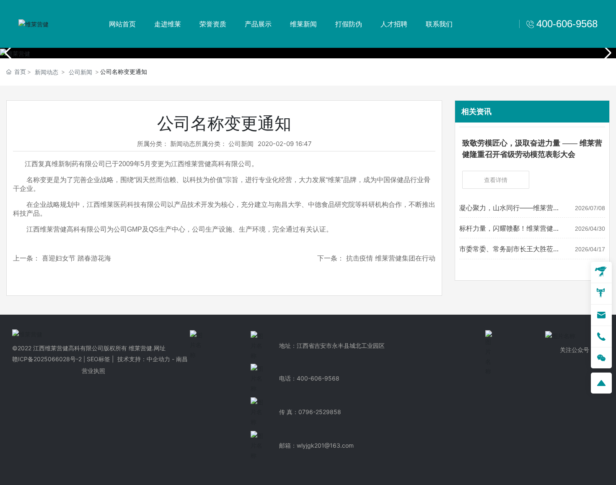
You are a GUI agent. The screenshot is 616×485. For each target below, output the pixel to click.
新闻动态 (46, 72)
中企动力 (158, 358)
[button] (606, 53)
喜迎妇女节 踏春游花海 (76, 258)
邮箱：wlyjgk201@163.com (316, 445)
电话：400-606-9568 (309, 378)
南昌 (182, 358)
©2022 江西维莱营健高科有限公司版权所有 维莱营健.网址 (89, 348)
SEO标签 (98, 358)
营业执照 (93, 370)
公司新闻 (80, 72)
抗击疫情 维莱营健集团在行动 (390, 258)
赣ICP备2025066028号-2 (47, 358)
